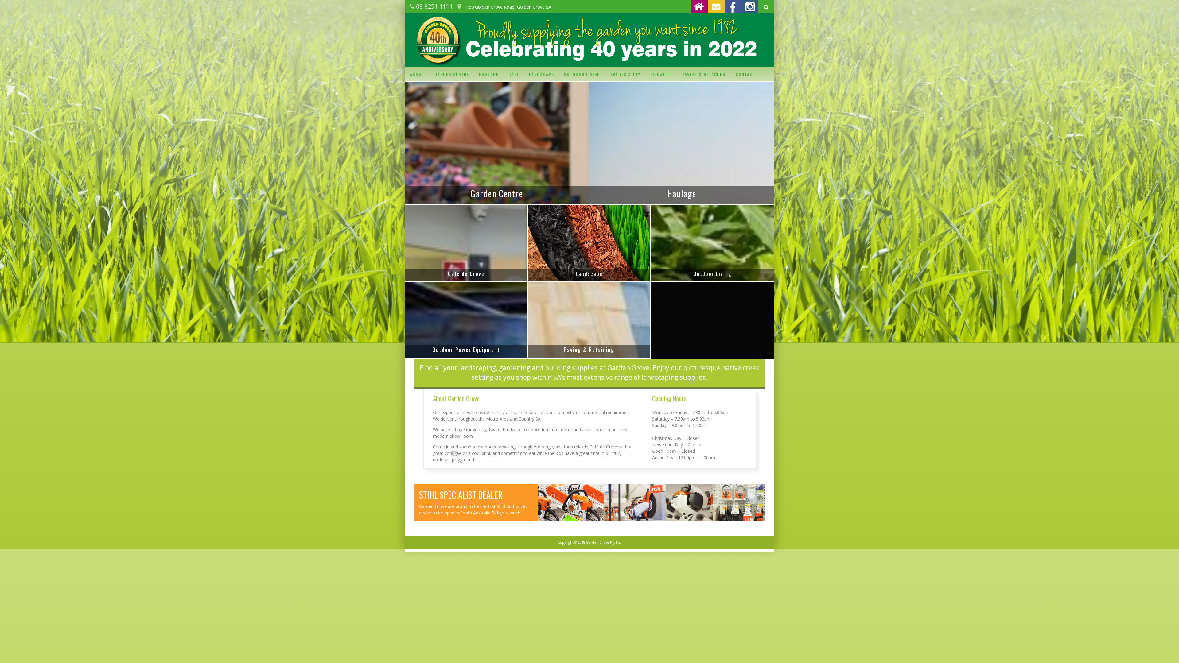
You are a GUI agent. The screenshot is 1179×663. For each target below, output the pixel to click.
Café (513, 74)
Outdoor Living (582, 74)
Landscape (541, 74)
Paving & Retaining (704, 74)
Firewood (661, 74)
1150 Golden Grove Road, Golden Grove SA (507, 7)
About (417, 74)
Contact (746, 74)
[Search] (766, 7)
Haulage (489, 74)
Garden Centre (451, 74)
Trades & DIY (625, 74)
